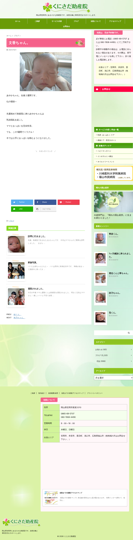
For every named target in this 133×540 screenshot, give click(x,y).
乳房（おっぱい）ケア (106, 135)
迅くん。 (113, 312)
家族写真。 (33, 262)
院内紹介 (41, 393)
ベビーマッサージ (104, 151)
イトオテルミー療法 (105, 156)
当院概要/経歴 (53, 393)
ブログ (76, 21)
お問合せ (66, 26)
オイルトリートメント (106, 162)
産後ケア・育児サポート (107, 140)
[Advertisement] (46, 171)
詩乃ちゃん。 (115, 293)
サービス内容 (57, 21)
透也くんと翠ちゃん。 (119, 273)
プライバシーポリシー (95, 393)
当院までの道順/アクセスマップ (72, 393)
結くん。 (17, 314)
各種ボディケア (105, 145)
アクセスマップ (115, 21)
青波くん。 (114, 233)
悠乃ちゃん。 (19, 317)
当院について (96, 21)
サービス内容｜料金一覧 (109, 129)
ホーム (17, 21)
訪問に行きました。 (37, 236)
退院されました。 (36, 288)
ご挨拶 (37, 21)
